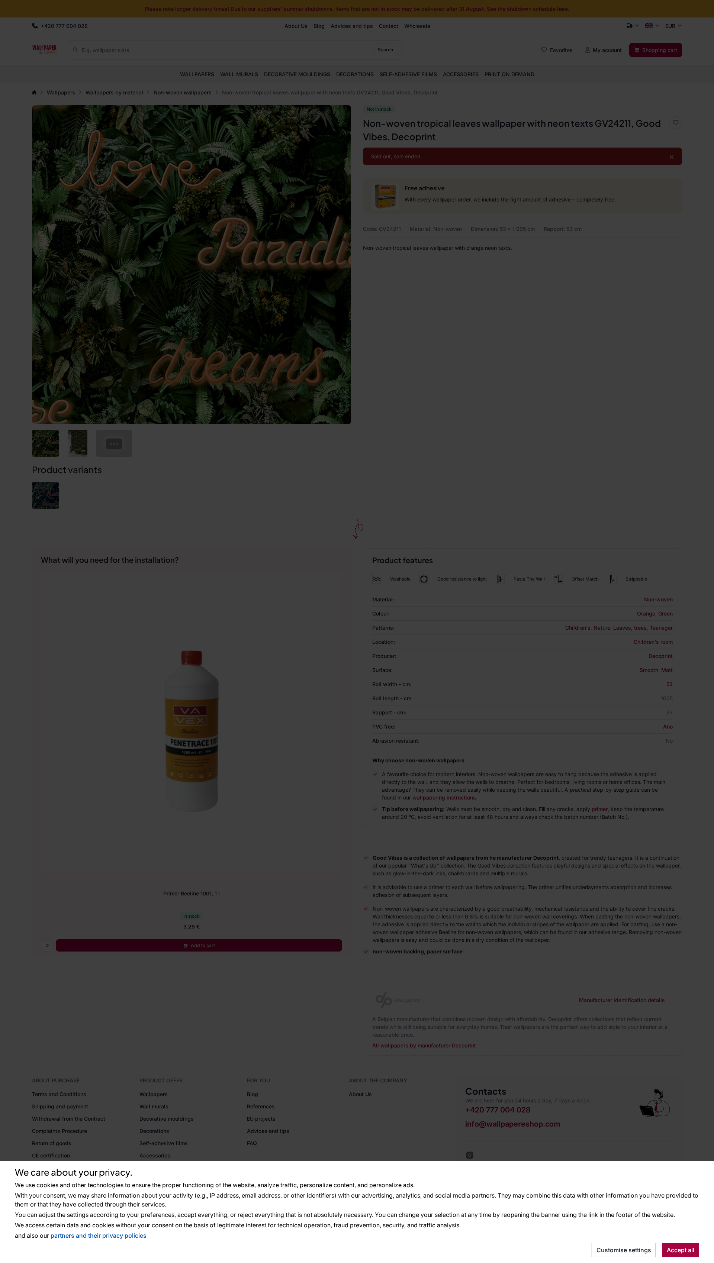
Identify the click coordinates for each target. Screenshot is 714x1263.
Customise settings (623, 1250)
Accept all (680, 1250)
